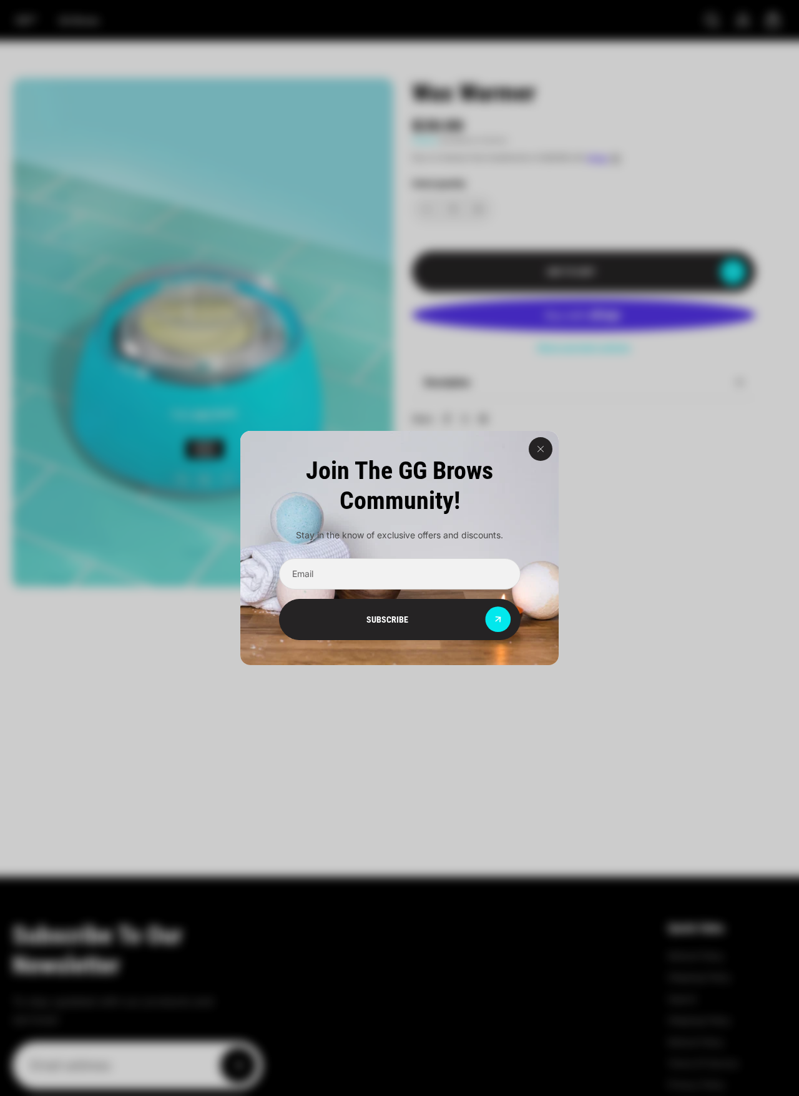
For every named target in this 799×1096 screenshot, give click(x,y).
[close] (540, 449)
